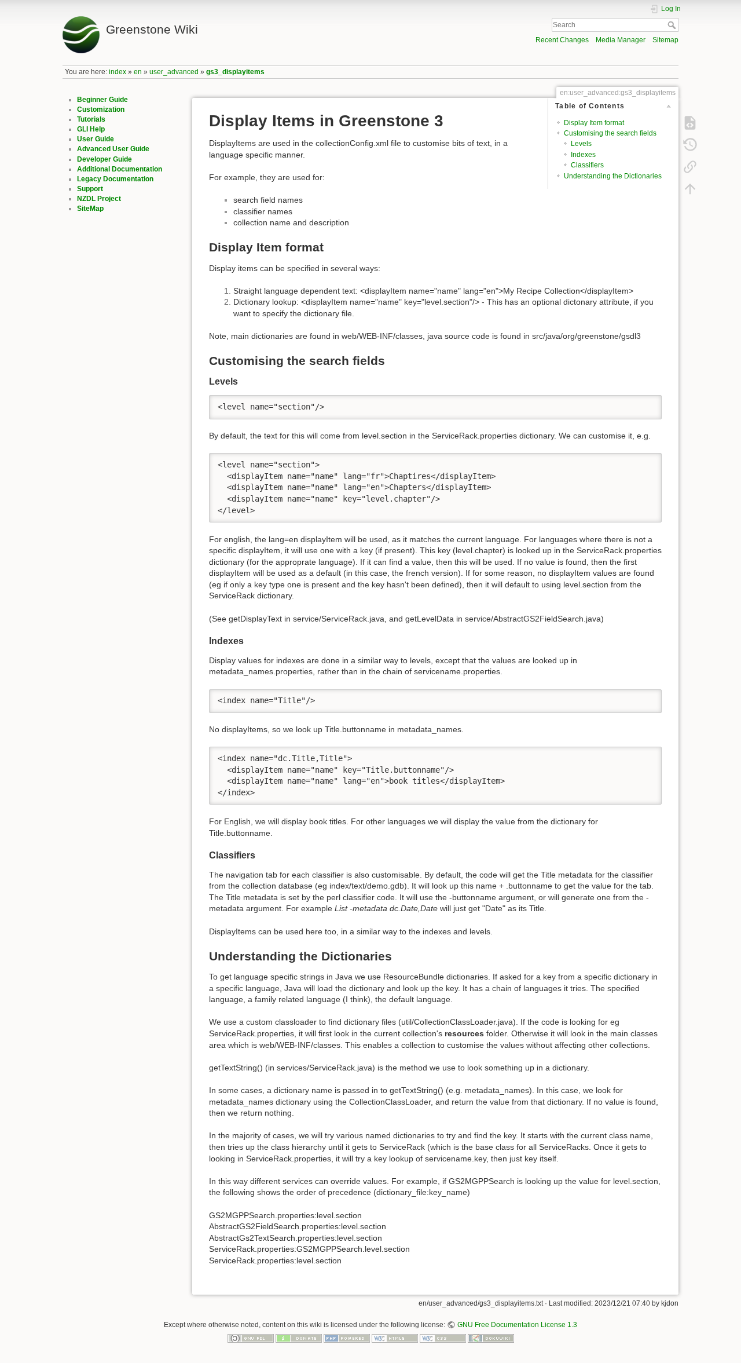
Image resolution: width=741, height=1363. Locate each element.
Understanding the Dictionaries (613, 176)
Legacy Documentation (115, 179)
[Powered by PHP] (347, 1338)
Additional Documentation (119, 169)
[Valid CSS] (443, 1338)
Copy (645, 403)
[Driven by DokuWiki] (491, 1338)
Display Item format (594, 123)
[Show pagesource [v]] (690, 123)
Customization (100, 109)
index (117, 72)
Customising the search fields (610, 133)
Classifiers (587, 165)
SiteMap (90, 208)
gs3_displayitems (235, 72)
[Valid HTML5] (395, 1338)
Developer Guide (104, 159)
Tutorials (91, 119)
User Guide (95, 139)
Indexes (583, 155)
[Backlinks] (690, 167)
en (138, 72)
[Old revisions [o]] (690, 145)
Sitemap (665, 40)
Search (672, 25)
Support (90, 189)
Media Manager (620, 40)
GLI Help (91, 129)
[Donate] (299, 1338)
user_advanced (174, 72)
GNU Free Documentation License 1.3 (517, 1325)
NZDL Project (99, 199)
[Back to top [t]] (690, 189)
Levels (581, 144)
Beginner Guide (102, 100)
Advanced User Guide (113, 149)
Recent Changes (562, 40)
